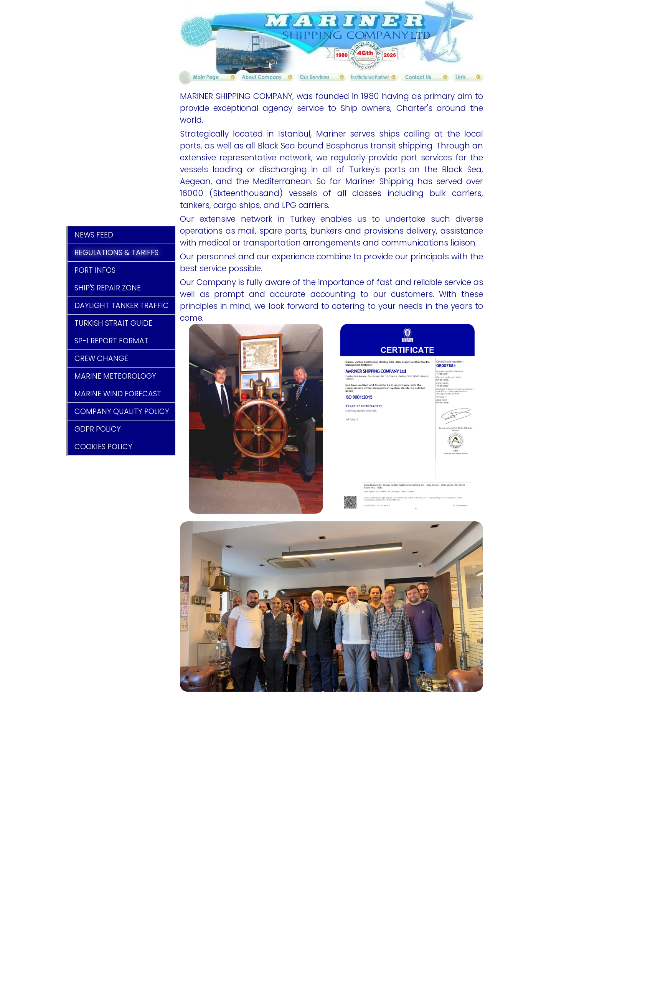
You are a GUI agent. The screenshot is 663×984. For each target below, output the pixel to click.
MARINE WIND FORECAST (117, 394)
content (205, 79)
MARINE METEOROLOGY (115, 376)
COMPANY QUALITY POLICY (121, 411)
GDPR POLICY (97, 429)
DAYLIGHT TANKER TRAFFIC (121, 305)
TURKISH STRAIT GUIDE (113, 323)
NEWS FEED (93, 235)
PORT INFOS (94, 270)
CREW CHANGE (101, 358)
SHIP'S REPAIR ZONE (107, 288)
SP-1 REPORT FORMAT (111, 341)
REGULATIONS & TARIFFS (116, 252)
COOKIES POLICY (103, 447)
